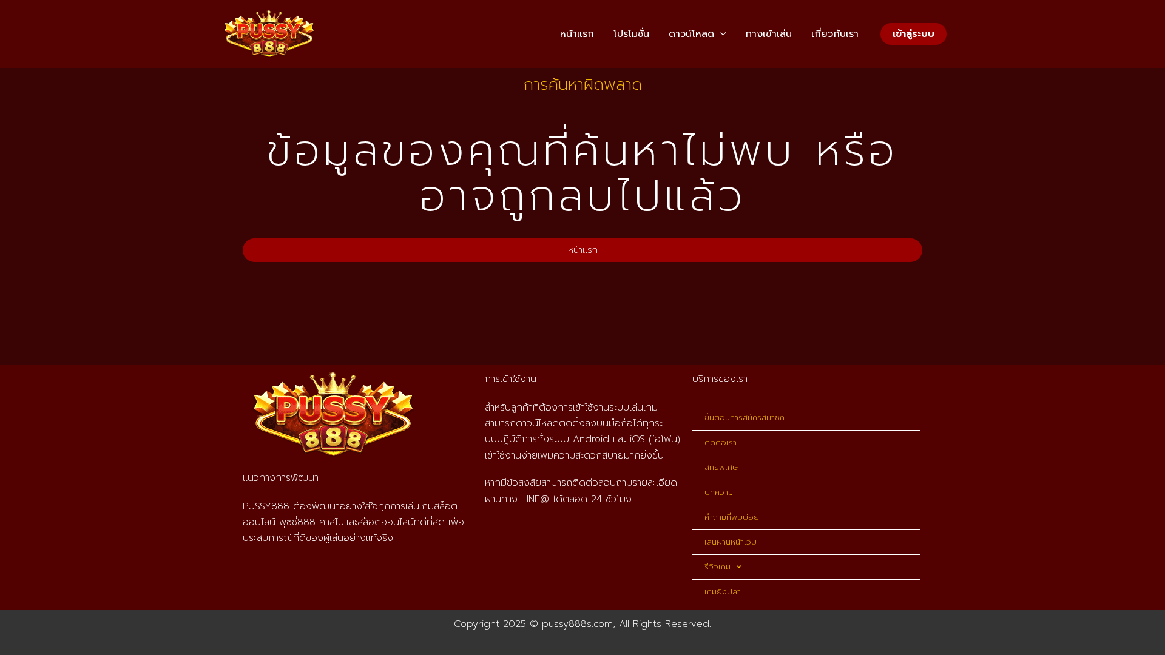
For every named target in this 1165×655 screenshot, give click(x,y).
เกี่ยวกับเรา (835, 34)
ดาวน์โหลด (691, 34)
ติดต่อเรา (720, 442)
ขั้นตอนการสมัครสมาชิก (744, 417)
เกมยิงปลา (722, 591)
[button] (720, 34)
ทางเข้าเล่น (769, 34)
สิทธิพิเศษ (721, 467)
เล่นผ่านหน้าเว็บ (730, 542)
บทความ (718, 492)
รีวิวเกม (717, 567)
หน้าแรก (577, 34)
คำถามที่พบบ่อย (731, 517)
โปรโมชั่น (631, 34)
